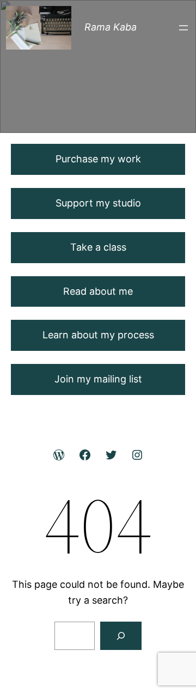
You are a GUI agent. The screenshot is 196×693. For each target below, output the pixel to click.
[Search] (121, 636)
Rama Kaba (110, 27)
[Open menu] (183, 27)
